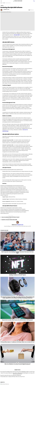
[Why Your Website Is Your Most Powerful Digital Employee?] (17, 353)
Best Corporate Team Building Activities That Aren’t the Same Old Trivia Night (18, 252)
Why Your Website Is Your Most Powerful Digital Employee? (17, 364)
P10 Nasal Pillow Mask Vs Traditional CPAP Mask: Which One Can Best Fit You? (17, 342)
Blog (17, 250)
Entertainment (17, 318)
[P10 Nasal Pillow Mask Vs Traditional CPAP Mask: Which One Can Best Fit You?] (17, 331)
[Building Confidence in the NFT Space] (17, 264)
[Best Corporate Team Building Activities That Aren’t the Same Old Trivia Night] (17, 241)
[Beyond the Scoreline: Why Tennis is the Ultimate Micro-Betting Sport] (17, 309)
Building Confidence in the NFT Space (17, 275)
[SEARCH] (34, 1)
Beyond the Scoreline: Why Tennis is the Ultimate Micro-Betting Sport (17, 320)
